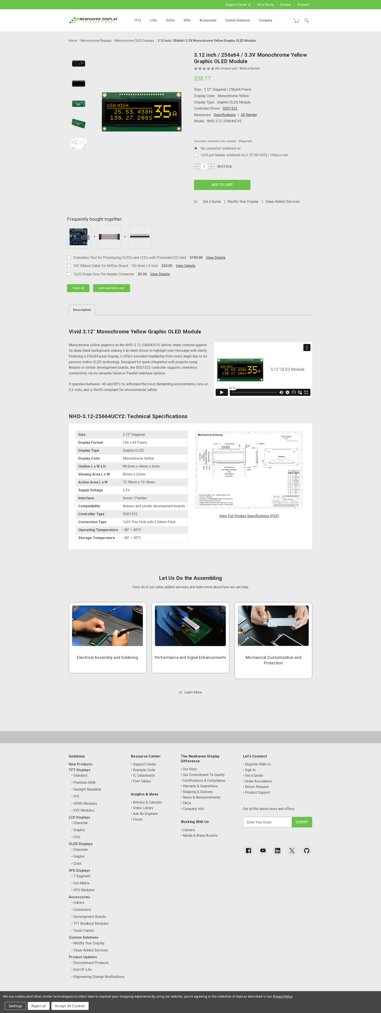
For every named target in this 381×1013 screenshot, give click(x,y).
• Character (79, 823)
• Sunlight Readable (86, 789)
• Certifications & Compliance (203, 780)
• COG (75, 837)
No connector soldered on (221, 148)
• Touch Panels (82, 930)
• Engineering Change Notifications (97, 977)
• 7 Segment (80, 876)
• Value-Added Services (89, 950)
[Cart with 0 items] (296, 20)
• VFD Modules (83, 890)
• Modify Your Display (88, 943)
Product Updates (83, 957)
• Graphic (78, 830)
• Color (76, 863)
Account (303, 4)
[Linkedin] (277, 850)
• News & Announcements (200, 797)
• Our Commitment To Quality (203, 775)
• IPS (75, 796)
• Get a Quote (253, 775)
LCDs (153, 20)
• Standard (79, 775)
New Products (80, 764)
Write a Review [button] (249, 68)
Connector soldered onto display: (223, 141)
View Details (216, 258)
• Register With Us (257, 764)
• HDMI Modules (84, 803)
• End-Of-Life (81, 970)
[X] (292, 850)
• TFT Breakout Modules (89, 923)
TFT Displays (79, 770)
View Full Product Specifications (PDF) (249, 516)
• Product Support (256, 792)
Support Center (237, 4)
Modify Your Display (243, 201)
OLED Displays (81, 844)
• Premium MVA (83, 782)
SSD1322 (230, 108)
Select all (78, 288)
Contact (285, 4)
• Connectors (81, 910)
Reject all (38, 1006)
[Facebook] (248, 850)
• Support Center (143, 764)
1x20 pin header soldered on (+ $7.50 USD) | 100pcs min (244, 155)
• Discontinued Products (90, 963)
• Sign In (249, 770)
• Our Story (189, 769)
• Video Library (142, 808)
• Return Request (256, 787)
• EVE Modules (82, 810)
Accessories (208, 20)
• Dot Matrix (80, 883)
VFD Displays (79, 870)
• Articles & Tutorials (146, 802)
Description (82, 310)
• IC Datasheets (143, 775)
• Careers (188, 830)
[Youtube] (263, 850)
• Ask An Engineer (144, 814)
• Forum (137, 819)
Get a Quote (265, 4)
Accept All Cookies (70, 1006)
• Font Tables (141, 781)
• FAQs (186, 803)
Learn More (193, 692)
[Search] (306, 20)
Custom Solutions (237, 20)
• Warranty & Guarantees (199, 786)
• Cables (77, 902)
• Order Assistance (257, 781)
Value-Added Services (282, 201)
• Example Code (143, 770)
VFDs (187, 20)
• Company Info (192, 809)
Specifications (225, 115)
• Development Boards (88, 917)
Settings (15, 1006)
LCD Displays (79, 817)
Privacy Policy (282, 996)
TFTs (137, 20)
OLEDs (170, 20)
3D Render (249, 115)
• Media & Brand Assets (199, 835)
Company (265, 20)
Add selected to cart (112, 288)
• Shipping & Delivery (197, 792)
